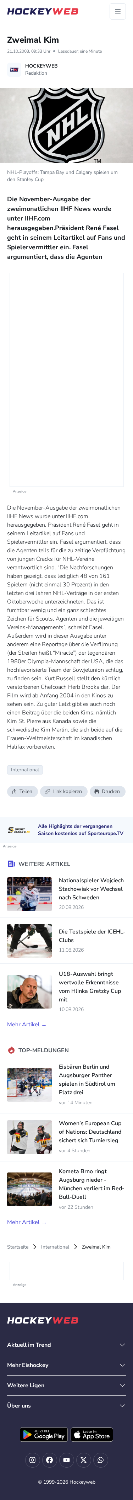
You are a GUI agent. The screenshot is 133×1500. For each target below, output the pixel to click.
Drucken (111, 791)
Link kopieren (67, 791)
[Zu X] (84, 1460)
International (55, 1247)
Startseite (17, 1247)
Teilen (26, 791)
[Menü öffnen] (118, 11)
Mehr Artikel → (27, 1024)
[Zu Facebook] (50, 1460)
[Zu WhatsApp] (101, 1460)
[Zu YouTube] (67, 1460)
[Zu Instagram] (33, 1460)
